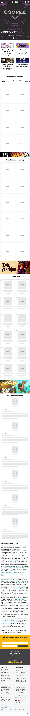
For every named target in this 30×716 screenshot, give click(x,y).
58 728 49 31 (15, 653)
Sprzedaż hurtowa (5, 689)
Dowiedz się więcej (7, 38)
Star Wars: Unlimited (19, 574)
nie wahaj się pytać (12, 561)
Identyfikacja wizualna (21, 681)
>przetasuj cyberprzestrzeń (10, 35)
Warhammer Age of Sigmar (9, 579)
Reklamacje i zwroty (5, 672)
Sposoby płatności (5, 677)
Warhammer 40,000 (24, 578)
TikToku (14, 620)
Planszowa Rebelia (5, 693)
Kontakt (3, 670)
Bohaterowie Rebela (20, 677)
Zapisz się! (23, 646)
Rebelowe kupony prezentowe (7, 50)
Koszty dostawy (4, 669)
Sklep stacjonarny (20, 674)
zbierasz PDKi (19, 599)
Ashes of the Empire (22, 64)
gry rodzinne (22, 566)
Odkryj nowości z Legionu (7, 65)
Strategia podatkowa (20, 693)
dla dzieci (8, 566)
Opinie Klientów (19, 670)
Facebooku (3, 620)
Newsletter (18, 686)
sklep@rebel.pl (15, 662)
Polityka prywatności (6, 709)
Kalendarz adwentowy (21, 678)
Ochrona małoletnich (21, 680)
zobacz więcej (21, 144)
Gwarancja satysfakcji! (21, 675)
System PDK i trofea (20, 689)
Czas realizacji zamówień (6, 674)
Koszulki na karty (5, 686)
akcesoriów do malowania (22, 582)
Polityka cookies (19, 692)
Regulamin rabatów (5, 678)
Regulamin (15, 709)
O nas (17, 669)
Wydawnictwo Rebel (5, 687)
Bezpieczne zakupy (5, 675)
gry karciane (4, 574)
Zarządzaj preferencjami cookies (27, 713)
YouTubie (19, 620)
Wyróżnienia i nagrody (21, 672)
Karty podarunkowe (20, 687)
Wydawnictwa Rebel (5, 623)
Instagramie (9, 620)
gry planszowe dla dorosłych (15, 567)
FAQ (2, 681)
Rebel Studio (4, 690)
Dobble (22, 50)
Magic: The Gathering (11, 572)
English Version (4, 692)
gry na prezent (20, 560)
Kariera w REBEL (19, 695)
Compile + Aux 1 (9, 32)
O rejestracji (3, 680)
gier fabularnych (19, 587)
